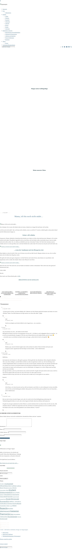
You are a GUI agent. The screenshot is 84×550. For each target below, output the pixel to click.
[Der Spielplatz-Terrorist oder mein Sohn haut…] (50, 286)
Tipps (11, 514)
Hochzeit (14, 496)
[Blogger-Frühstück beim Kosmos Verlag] (36, 286)
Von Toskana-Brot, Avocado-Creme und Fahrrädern (7, 293)
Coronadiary (3, 490)
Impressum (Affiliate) (8, 534)
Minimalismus (18, 501)
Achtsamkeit (9, 483)
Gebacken (7, 21)
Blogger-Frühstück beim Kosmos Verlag (36, 292)
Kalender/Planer (3, 499)
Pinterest (5, 526)
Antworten (5, 315)
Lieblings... (11, 501)
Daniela (4, 307)
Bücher (15, 488)
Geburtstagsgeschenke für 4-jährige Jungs (11, 300)
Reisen (6, 25)
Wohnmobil (3, 519)
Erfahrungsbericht (6, 492)
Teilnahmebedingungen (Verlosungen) (11, 536)
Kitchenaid (15, 499)
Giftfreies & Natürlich (10, 36)
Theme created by (6, 539)
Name (2, 429)
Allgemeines (8, 12)
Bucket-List (10, 487)
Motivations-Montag (6, 503)
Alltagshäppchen (5, 486)
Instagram (5, 522)
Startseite (5, 9)
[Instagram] (62, 47)
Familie (4, 14)
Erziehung (3, 296)
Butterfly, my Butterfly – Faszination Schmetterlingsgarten (21, 293)
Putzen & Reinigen (9, 37)
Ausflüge (13, 486)
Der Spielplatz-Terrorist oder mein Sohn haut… (50, 293)
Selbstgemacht (5, 511)
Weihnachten (3, 516)
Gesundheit (3, 496)
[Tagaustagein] (3, 4)
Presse (6, 43)
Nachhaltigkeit (16, 503)
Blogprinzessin (5, 395)
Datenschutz (5, 532)
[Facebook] (69, 47)
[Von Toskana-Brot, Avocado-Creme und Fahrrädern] (7, 286)
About (4, 41)
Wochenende (12, 516)
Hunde (17, 496)
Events (17, 492)
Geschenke (15, 494)
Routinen (7, 39)
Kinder (6, 27)
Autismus (7, 29)
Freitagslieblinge (8, 494)
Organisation (3, 505)
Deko (7, 490)
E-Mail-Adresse (4, 432)
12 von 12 (2, 483)
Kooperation (4, 501)
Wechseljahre (17, 514)
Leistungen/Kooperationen (9, 45)
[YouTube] (66, 47)
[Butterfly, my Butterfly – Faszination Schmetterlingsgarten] (21, 286)
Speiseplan (14, 511)
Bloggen (6, 487)
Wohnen (7, 18)
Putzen (11, 505)
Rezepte (4, 508)
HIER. (19, 276)
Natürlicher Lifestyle (7, 30)
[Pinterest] (64, 47)
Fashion (2, 494)
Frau (4, 11)
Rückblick (10, 508)
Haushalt (7, 20)
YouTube (5, 528)
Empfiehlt (12, 490)
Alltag (6, 16)
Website (2, 435)
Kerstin (1, 212)
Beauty (2, 488)
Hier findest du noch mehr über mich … (9, 463)
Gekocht (7, 23)
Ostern (8, 505)
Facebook (5, 524)
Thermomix (5, 514)
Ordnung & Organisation (11, 34)
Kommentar (3, 426)
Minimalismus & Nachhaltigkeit (12, 32)
